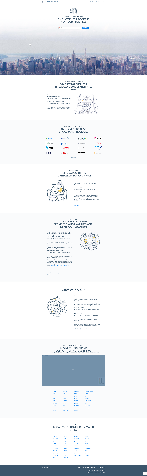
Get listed (73, 157)
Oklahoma (54, 405)
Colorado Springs (77, 455)
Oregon (64, 405)
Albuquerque (87, 453)
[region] (73, 370)
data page (76, 205)
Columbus (65, 448)
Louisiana (76, 396)
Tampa (75, 450)
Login (104, 1)
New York (76, 403)
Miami (65, 438)
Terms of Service (92, 467)
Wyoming (76, 410)
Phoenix (75, 440)
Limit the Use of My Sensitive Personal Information (97, 470)
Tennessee (76, 407)
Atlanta (65, 443)
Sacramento (76, 448)
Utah (53, 408)
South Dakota (66, 407)
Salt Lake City (55, 455)
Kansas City (66, 457)
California (54, 391)
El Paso (86, 450)
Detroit (54, 457)
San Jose (76, 443)
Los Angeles (55, 438)
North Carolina (88, 400)
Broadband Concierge (94, 1)
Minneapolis (76, 441)
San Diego (55, 441)
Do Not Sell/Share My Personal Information (98, 468)
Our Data (82, 467)
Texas (86, 407)
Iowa (53, 395)
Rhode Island (87, 405)
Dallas (86, 440)
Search (85, 27)
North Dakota (55, 401)
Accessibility (103, 467)
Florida (64, 393)
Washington (87, 408)
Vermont (76, 408)
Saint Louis (76, 446)
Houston (65, 436)
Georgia (75, 393)
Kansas (54, 396)
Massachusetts (88, 396)
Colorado (65, 391)
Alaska (54, 389)
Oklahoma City (56, 453)
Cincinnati (65, 450)
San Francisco (55, 448)
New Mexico (55, 403)
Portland (86, 445)
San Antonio (76, 438)
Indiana (86, 395)
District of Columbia (89, 391)
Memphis (76, 453)
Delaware (54, 393)
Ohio (86, 403)
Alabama (65, 389)
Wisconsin (54, 410)
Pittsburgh (87, 452)
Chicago (86, 436)
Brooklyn (76, 436)
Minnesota (87, 398)
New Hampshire (77, 401)
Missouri (54, 400)
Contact (78, 467)
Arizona (86, 389)
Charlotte (76, 445)
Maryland (54, 398)
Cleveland (76, 452)
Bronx (65, 440)
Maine (64, 398)
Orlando (54, 443)
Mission (101, 1)
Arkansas (76, 389)
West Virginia (65, 410)
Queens (86, 446)
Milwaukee (55, 452)
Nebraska (65, 401)
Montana (76, 400)
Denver (86, 441)
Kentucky (65, 396)
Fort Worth (66, 445)
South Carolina (55, 407)
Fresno (65, 455)
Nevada (64, 403)
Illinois (75, 395)
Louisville (65, 452)
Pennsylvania (76, 405)
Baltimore (87, 455)
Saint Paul (55, 450)
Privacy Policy (98, 467)
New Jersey (87, 401)
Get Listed (86, 467)
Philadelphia (55, 440)
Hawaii (86, 393)
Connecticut (76, 391)
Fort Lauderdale (88, 448)
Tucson (65, 446)
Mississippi (65, 400)
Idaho (64, 395)
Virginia (64, 408)
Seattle (86, 443)
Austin (65, 441)
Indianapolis (55, 445)
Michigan (76, 398)
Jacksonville (55, 446)
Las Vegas (87, 438)
